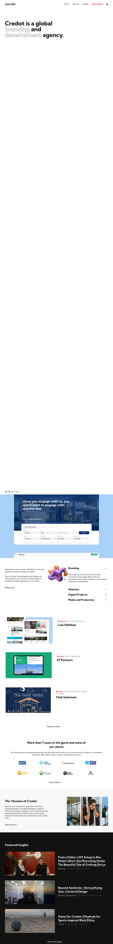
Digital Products (77, 594)
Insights (86, 4)
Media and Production (81, 599)
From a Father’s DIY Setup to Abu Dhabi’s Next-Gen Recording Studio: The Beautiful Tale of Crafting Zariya (81, 860)
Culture (61, 924)
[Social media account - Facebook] (15, 491)
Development (71, 895)
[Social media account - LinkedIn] (18, 491)
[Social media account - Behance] (7, 491)
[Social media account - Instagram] (10, 491)
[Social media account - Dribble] (12, 491)
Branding (73, 568)
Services (76, 4)
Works (66, 4)
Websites (73, 589)
